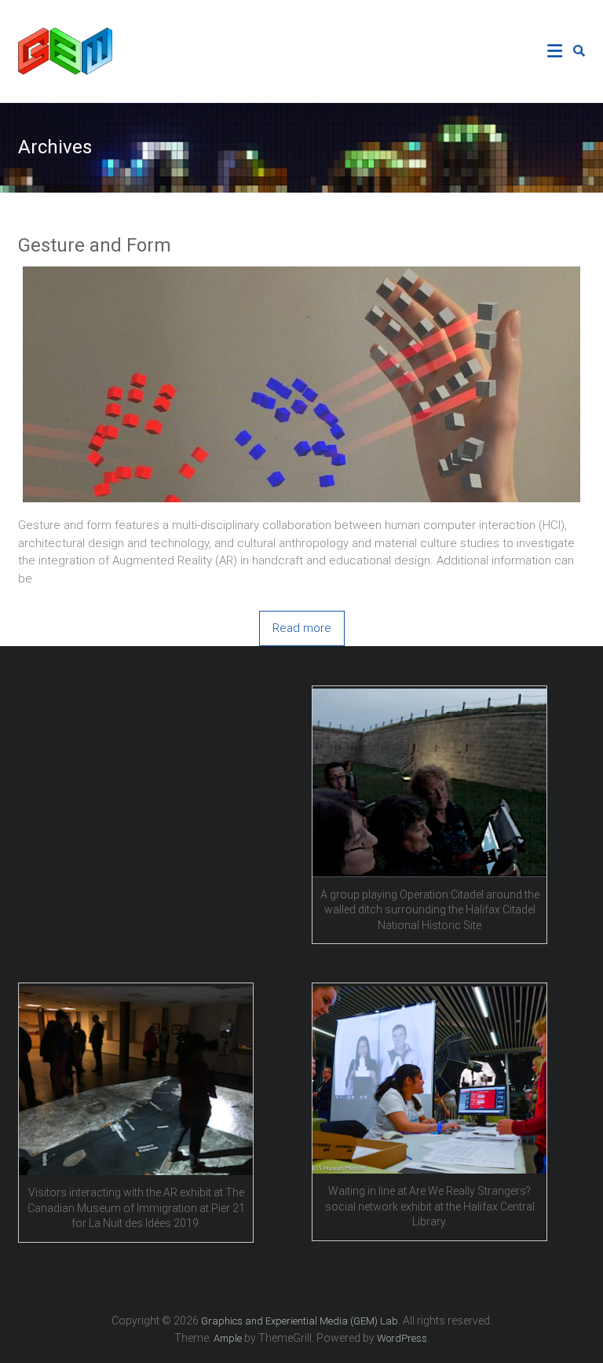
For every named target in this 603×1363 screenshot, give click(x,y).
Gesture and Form (94, 245)
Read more (301, 628)
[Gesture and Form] (301, 275)
